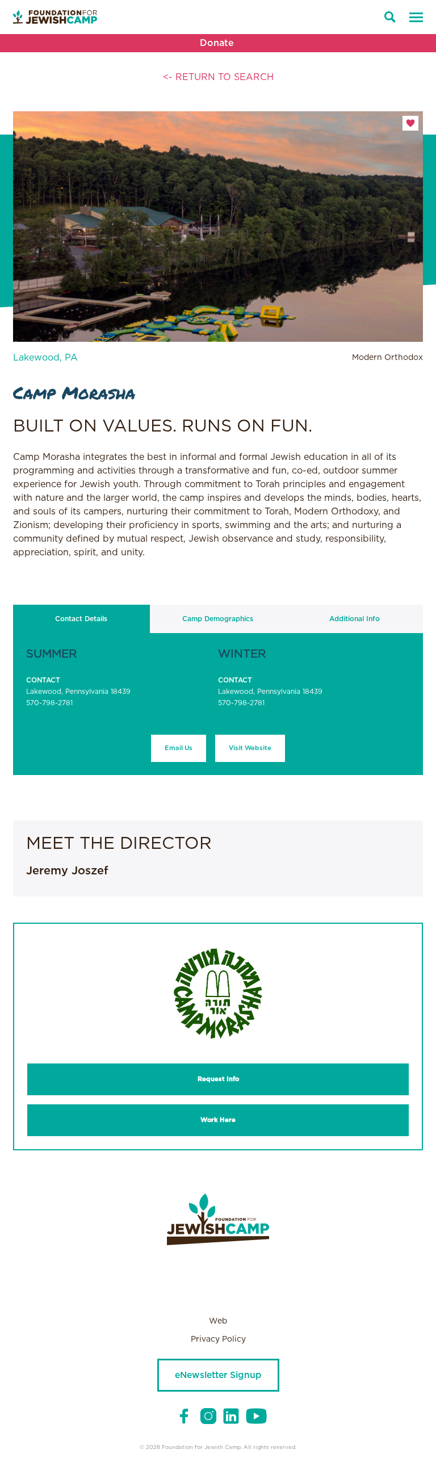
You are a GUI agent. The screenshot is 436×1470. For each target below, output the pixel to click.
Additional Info (354, 618)
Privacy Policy (218, 1339)
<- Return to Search (218, 77)
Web (218, 1321)
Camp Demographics (217, 618)
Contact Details (81, 618)
